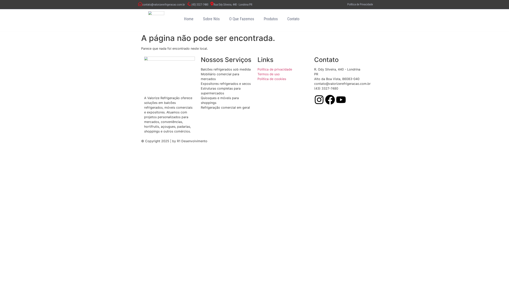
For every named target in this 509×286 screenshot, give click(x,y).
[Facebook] (330, 100)
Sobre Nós (211, 18)
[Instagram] (319, 100)
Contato (293, 18)
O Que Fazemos (241, 18)
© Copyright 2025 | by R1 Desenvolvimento (174, 141)
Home (188, 18)
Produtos (271, 18)
